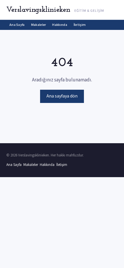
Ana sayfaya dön (62, 96)
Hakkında (59, 24)
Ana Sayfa (17, 24)
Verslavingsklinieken (38, 10)
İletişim (80, 24)
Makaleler (38, 24)
